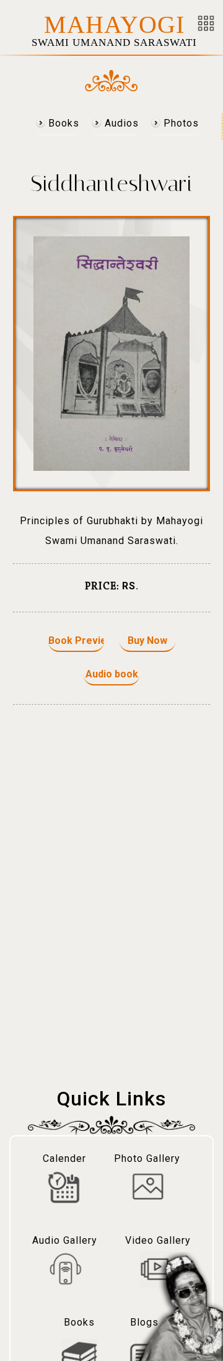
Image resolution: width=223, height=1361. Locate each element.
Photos (179, 123)
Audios (120, 123)
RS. (130, 586)
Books (62, 123)
